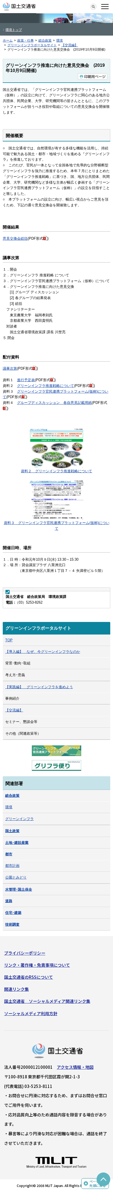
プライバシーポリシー (24, 953)
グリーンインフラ (19, 819)
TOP (9, 640)
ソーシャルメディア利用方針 (30, 1013)
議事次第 (10, 368)
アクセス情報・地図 (75, 1067)
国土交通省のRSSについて (28, 977)
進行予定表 (26, 380)
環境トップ (13, 30)
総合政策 (45, 40)
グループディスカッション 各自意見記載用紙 (54, 403)
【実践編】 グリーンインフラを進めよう (39, 687)
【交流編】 (69, 45)
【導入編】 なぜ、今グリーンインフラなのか (42, 652)
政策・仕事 (25, 40)
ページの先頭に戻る (97, 1183)
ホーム (8, 40)
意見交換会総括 (15, 238)
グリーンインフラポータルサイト (32, 45)
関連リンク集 (16, 989)
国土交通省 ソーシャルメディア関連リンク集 (47, 1001)
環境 (59, 40)
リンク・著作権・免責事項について (37, 965)
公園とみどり (16, 877)
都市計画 (12, 866)
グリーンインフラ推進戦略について (45, 386)
